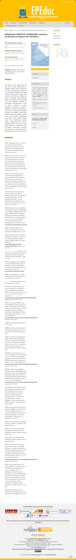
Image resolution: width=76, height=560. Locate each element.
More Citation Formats (39, 108)
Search (68, 22)
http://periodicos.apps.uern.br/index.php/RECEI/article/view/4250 (21, 317)
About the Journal (11, 25)
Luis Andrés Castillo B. (36, 554)
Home (6, 30)
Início (6, 22)
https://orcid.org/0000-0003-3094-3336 (15, 53)
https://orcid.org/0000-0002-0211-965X (15, 60)
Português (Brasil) (57, 38)
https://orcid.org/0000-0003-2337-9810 (15, 47)
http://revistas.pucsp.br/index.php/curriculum (16, 224)
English (54, 33)
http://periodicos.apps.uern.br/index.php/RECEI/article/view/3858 (21, 382)
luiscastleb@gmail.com (50, 554)
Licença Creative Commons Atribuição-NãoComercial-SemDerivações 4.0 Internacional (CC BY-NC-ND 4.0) (38, 549)
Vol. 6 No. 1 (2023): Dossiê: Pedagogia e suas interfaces (29, 30)
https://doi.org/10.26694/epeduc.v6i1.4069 (14, 65)
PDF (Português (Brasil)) (40, 69)
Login (70, 2)
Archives (11, 30)
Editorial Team (23, 22)
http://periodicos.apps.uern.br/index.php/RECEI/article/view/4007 (21, 459)
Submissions (32, 22)
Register (65, 2)
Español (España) (56, 35)
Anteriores (13, 22)
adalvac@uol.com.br (40, 547)
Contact (21, 25)
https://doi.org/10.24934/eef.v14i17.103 (14, 271)
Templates (42, 22)
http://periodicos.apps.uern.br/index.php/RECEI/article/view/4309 (21, 364)
